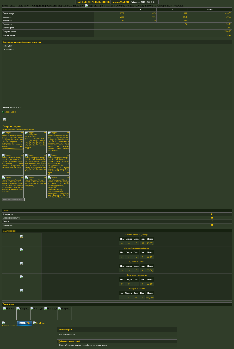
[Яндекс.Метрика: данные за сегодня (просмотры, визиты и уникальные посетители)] (9, 323)
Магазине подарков (26, 129)
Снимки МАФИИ (120, 2)
